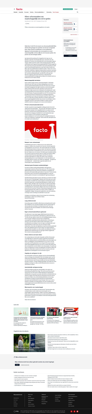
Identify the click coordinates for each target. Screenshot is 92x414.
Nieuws (29, 396)
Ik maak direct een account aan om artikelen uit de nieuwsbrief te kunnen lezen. (71, 49)
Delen (28, 23)
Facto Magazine (31, 398)
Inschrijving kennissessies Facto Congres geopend (57, 339)
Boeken (29, 402)
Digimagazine (31, 400)
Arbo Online (70, 398)
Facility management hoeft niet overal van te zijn (24, 377)
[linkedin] (77, 411)
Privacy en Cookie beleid (51, 412)
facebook (70, 404)
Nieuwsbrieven (18, 394)
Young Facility (58, 397)
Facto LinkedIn (71, 406)
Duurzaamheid (44, 401)
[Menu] (14, 9)
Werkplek (43, 399)
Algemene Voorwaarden (40, 412)
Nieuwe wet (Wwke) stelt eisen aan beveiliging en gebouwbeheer (60, 380)
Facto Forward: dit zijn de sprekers (21, 379)
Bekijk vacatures (74, 34)
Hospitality (44, 403)
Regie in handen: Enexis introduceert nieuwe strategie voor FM (60, 378)
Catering (56, 399)
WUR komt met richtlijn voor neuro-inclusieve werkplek (25, 375)
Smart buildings (58, 395)
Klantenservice (16, 398)
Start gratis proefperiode (68, 9)
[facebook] (74, 411)
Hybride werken (71, 400)
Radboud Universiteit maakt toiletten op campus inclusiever (59, 385)
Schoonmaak (57, 400)
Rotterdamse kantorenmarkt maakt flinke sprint (57, 337)
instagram (70, 402)
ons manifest (39, 410)
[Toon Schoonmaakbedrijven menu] (44, 12)
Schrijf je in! (70, 55)
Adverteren (16, 403)
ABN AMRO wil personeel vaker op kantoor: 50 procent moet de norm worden (29, 380)
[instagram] (71, 411)
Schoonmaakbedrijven (72, 396)
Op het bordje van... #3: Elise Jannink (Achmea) (23, 385)
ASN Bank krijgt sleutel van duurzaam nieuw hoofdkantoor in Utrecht (61, 348)
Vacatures (15, 405)
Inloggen (76, 9)
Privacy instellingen (61, 412)
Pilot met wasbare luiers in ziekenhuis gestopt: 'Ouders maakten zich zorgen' (63, 386)
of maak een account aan (25, 364)
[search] (77, 12)
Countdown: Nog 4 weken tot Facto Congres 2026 (57, 347)
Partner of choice (31, 406)
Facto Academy (31, 404)
